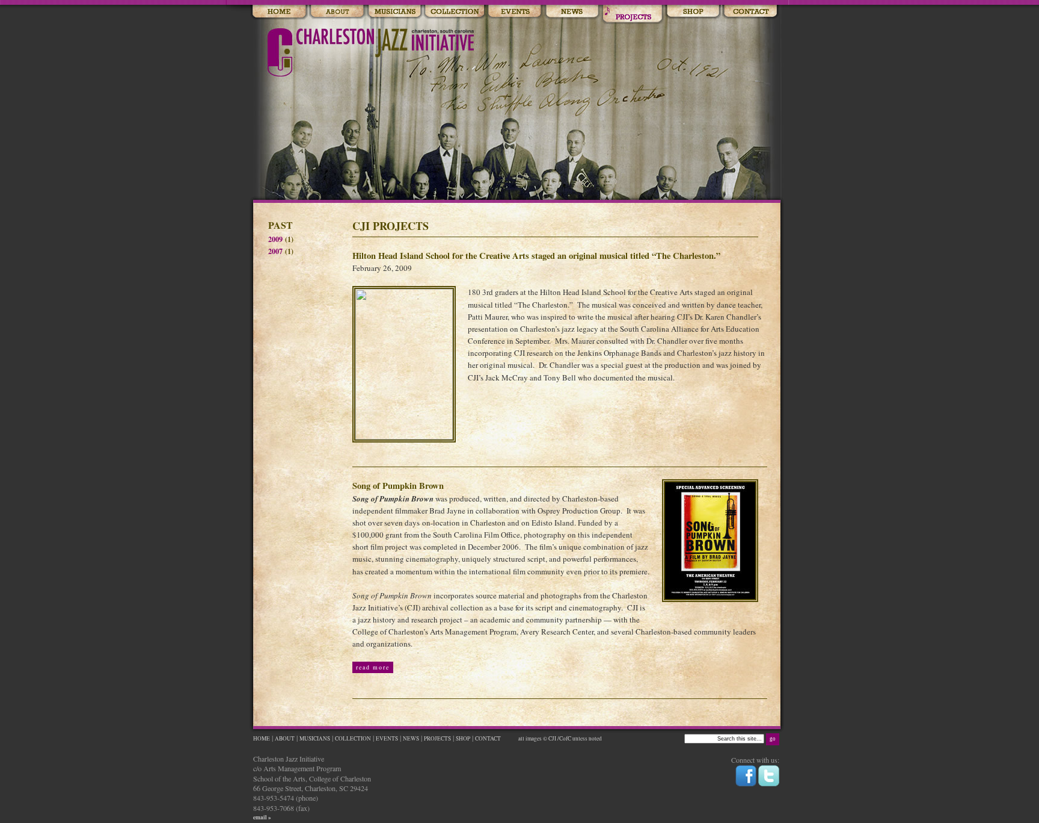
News (572, 12)
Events (514, 12)
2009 (275, 239)
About (337, 12)
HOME (261, 738)
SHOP (463, 738)
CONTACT (488, 738)
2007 (275, 251)
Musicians (394, 12)
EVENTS (387, 738)
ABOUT (285, 738)
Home (279, 12)
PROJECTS (437, 738)
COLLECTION (353, 738)
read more (373, 667)
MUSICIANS (314, 738)
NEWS (411, 738)
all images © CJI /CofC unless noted (559, 738)
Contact (750, 12)
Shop (692, 12)
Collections (454, 12)
